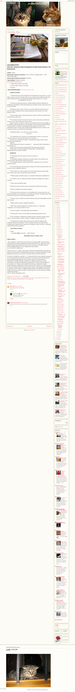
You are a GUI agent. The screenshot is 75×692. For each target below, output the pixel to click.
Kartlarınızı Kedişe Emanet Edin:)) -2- (61, 249)
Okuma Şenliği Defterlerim (60, 133)
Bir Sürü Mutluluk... (60, 305)
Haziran (59, 232)
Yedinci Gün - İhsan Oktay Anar (61, 257)
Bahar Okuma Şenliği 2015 (60, 89)
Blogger (36, 689)
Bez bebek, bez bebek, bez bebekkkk (63, 446)
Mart (58, 332)
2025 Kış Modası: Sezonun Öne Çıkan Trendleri (64, 458)
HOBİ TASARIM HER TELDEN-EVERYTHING (60, 509)
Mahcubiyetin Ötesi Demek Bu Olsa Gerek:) (60, 285)
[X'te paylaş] (25, 276)
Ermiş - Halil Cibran (60, 268)
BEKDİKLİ (58, 530)
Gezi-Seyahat (57, 102)
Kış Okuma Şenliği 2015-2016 (60, 124)
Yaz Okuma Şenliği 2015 (59, 142)
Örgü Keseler (57, 172)
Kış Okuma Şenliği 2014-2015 (60, 121)
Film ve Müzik (57, 100)
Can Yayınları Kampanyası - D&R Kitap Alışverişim (61, 290)
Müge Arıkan (58, 566)
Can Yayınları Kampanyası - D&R (61, 294)
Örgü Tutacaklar (58, 190)
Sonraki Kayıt (10, 326)
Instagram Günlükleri (59, 111)
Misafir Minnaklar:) (60, 266)
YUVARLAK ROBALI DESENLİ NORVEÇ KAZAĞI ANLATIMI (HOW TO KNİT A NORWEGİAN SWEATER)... (61, 474)
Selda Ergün (58, 611)
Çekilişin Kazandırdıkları (59, 155)
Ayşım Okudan (13, 276)
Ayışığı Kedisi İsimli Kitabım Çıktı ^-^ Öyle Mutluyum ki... (63, 384)
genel (56, 148)
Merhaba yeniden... (59, 567)
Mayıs (58, 234)
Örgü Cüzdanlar (58, 166)
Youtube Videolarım (58, 146)
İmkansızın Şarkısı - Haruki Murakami (61, 259)
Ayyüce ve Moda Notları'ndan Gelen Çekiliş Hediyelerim (61, 282)
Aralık (58, 223)
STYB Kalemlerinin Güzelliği (60, 296)
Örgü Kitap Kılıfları (58, 174)
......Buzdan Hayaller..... (60, 576)
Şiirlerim (56, 198)
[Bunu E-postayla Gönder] (23, 276)
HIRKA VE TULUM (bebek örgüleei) (63, 532)
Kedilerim (57, 115)
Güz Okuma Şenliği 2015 (59, 106)
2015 (57, 218)
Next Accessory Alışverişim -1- (60, 319)
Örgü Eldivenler (58, 168)
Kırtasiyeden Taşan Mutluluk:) (60, 242)
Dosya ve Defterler (60, 304)
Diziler (62, 433)
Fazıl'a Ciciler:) (60, 279)
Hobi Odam (57, 110)
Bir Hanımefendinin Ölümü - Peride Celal (60, 270)
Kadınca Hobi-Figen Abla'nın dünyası (60, 444)
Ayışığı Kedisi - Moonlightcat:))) (60, 264)
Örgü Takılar (57, 189)
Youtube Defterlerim (59, 144)
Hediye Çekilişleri (58, 108)
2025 (57, 204)
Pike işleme (57, 135)
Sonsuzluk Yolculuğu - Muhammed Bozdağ (61, 274)
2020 (57, 210)
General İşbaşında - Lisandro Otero (61, 262)
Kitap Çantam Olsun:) (61, 244)
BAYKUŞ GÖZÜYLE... (60, 553)
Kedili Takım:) (62, 355)
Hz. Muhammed (22, 277)
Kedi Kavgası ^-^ (60, 329)
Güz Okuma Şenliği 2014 (59, 104)
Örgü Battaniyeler (58, 161)
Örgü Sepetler (57, 185)
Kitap (33, 277)
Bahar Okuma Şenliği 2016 (60, 91)
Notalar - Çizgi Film (60, 288)
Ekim (58, 226)
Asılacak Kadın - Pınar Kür (63, 375)
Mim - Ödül (57, 126)
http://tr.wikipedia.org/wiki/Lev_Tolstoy (27, 89)
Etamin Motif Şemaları (59, 95)
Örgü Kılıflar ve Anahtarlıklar (60, 176)
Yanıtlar (12, 291)
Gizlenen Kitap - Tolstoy (60, 254)
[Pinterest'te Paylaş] (28, 276)
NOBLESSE (58, 540)
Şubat (58, 334)
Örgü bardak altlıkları (59, 196)
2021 (57, 209)
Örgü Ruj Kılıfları (58, 183)
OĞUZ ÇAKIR (12, 286)
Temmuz (59, 231)
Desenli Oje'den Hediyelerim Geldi (61, 246)
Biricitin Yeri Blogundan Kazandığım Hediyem (60, 326)
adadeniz (58, 432)
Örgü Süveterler (58, 187)
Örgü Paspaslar (58, 181)
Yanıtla (11, 289)
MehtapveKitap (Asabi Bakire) (15, 302)
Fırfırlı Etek (63, 497)
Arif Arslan (12, 277)
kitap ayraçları (57, 152)
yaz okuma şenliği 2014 (59, 153)
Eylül (58, 227)
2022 (57, 207)
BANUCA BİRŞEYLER (60, 522)
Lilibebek (58, 496)
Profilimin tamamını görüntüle (60, 79)
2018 (57, 213)
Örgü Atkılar (57, 157)
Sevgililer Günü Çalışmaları (60, 137)
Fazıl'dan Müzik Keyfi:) (59, 97)
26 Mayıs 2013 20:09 (18, 286)
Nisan (58, 331)
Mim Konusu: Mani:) (64, 363)
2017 (57, 215)
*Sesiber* (58, 456)
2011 (57, 339)
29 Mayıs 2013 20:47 (23, 293)
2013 (57, 221)
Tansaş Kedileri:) (60, 323)
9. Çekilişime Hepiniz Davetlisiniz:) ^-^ (64, 401)
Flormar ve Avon (60, 310)
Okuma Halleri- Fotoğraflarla (60, 130)
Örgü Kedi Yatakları (58, 170)
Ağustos (59, 229)
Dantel (56, 93)
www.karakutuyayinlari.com (14, 81)
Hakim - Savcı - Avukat (60, 277)
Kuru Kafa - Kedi (60, 307)
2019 (57, 212)
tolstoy (44, 277)
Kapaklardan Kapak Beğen (60, 113)
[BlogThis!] (24, 276)
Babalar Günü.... (64, 523)
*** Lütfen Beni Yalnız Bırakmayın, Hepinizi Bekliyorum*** (64, 392)
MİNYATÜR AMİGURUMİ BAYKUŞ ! (63, 592)
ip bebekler (57, 150)
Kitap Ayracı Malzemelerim (60, 299)
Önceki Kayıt (48, 326)
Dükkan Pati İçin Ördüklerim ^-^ (63, 410)
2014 (57, 220)
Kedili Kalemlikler (60, 321)
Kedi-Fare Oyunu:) (60, 312)
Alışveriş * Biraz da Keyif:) (60, 87)
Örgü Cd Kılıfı (57, 163)
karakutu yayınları (28, 277)
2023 (57, 205)
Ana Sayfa (29, 326)
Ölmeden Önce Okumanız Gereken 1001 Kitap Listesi (63, 346)
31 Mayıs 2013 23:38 (24, 302)
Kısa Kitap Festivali (58, 119)
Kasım (58, 224)
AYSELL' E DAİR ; (59, 600)
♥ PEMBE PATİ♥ (59, 619)
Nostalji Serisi (57, 128)
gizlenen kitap (16, 277)
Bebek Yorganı (63, 541)
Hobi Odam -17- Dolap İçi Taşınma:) (60, 236)
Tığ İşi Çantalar (58, 140)
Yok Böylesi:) (59, 302)
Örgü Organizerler (58, 179)
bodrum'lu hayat (59, 485)
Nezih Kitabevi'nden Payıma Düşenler (61, 317)
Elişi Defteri (58, 470)
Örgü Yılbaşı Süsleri (59, 194)
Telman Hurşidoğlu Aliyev (38, 277)
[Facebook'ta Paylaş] (27, 276)
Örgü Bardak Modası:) (59, 159)
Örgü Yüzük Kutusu (58, 192)
